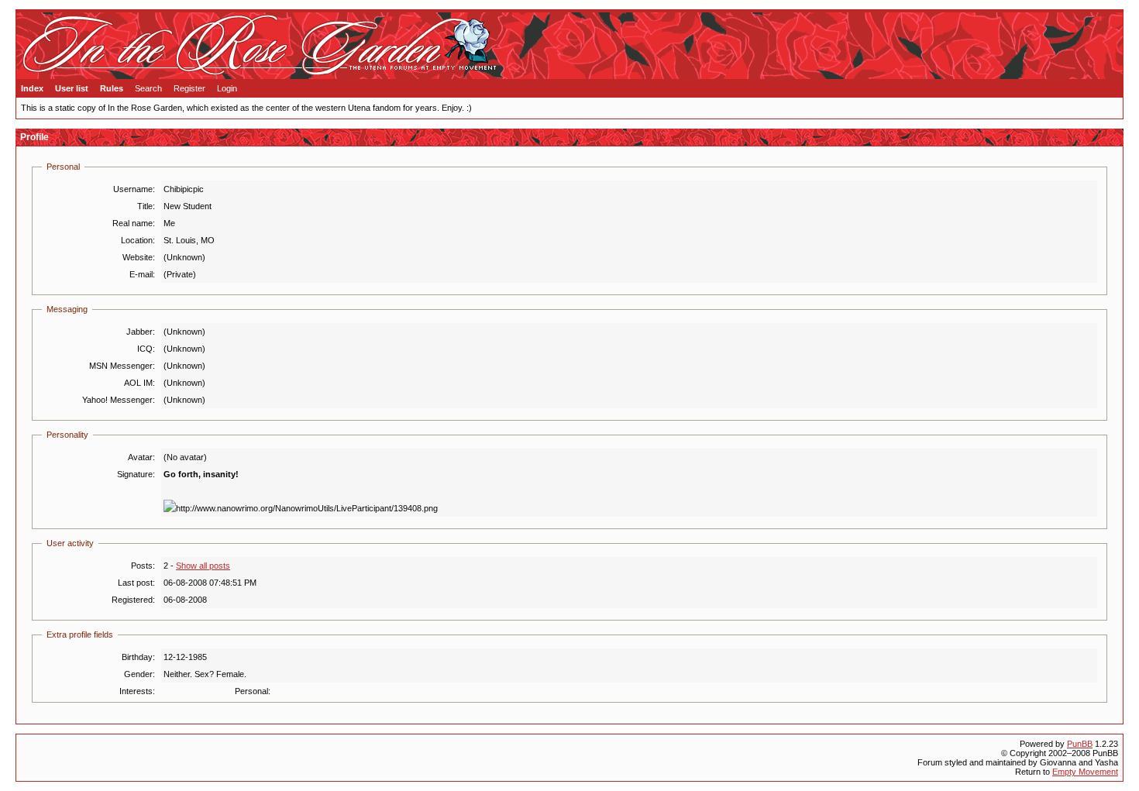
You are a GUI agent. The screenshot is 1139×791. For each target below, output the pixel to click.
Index (32, 88)
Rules (111, 88)
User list (71, 88)
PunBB (1080, 743)
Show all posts (203, 565)
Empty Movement (1085, 771)
